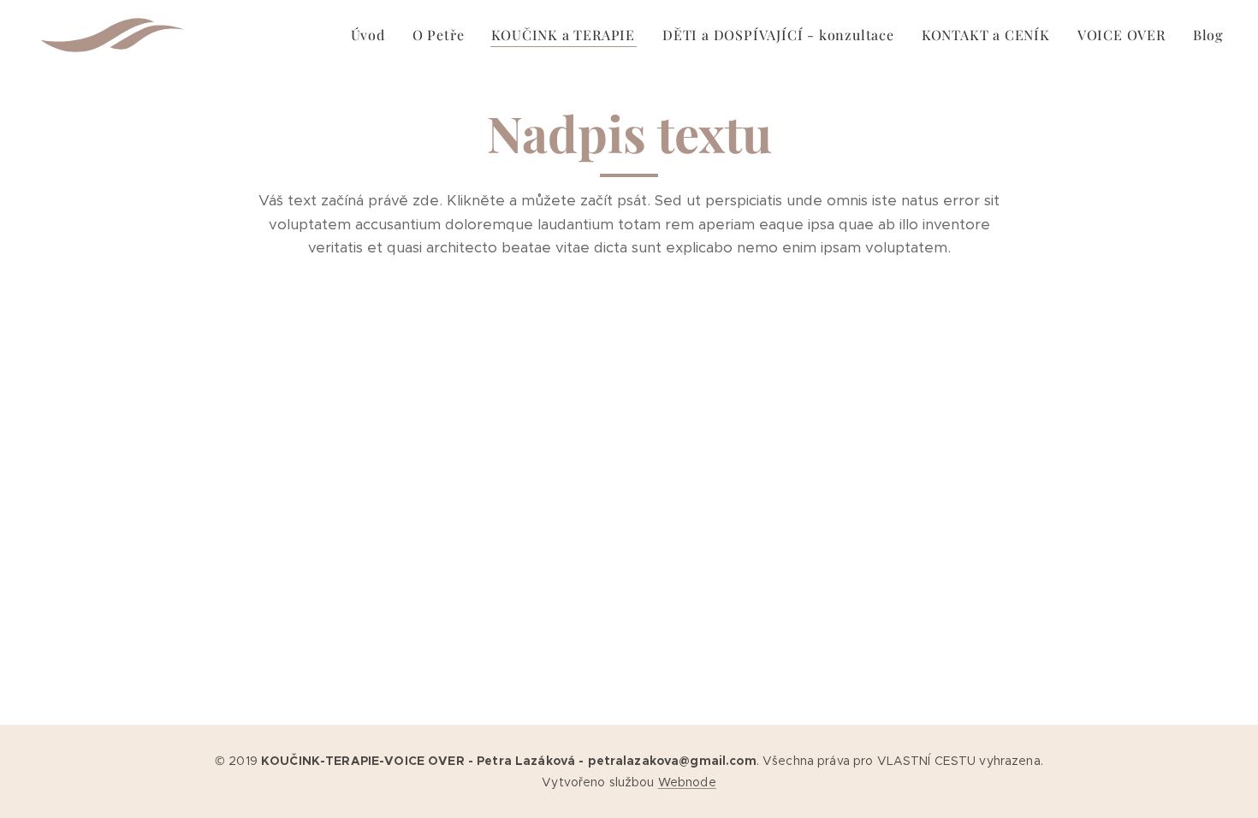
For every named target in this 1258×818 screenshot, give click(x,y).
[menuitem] (373, 35)
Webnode (687, 782)
